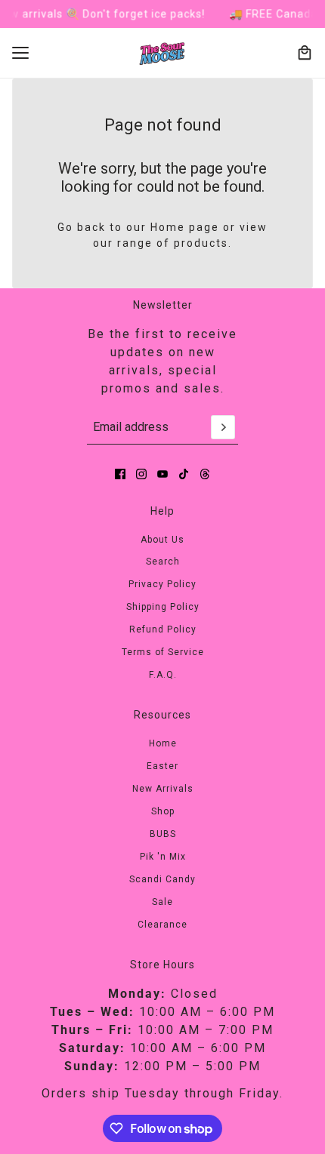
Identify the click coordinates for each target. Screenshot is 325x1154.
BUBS (163, 834)
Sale (162, 902)
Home (163, 743)
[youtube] (162, 474)
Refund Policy (163, 629)
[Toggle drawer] (20, 53)
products (201, 243)
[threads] (205, 474)
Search (163, 561)
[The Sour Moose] (163, 53)
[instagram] (141, 474)
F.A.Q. (163, 674)
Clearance (162, 924)
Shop (163, 811)
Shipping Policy (163, 607)
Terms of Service (163, 652)
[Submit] (223, 427)
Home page (184, 227)
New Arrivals (162, 788)
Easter (162, 766)
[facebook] (120, 474)
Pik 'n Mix (163, 856)
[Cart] (304, 53)
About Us (162, 539)
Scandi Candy (162, 879)
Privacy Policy (162, 584)
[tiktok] (183, 474)
